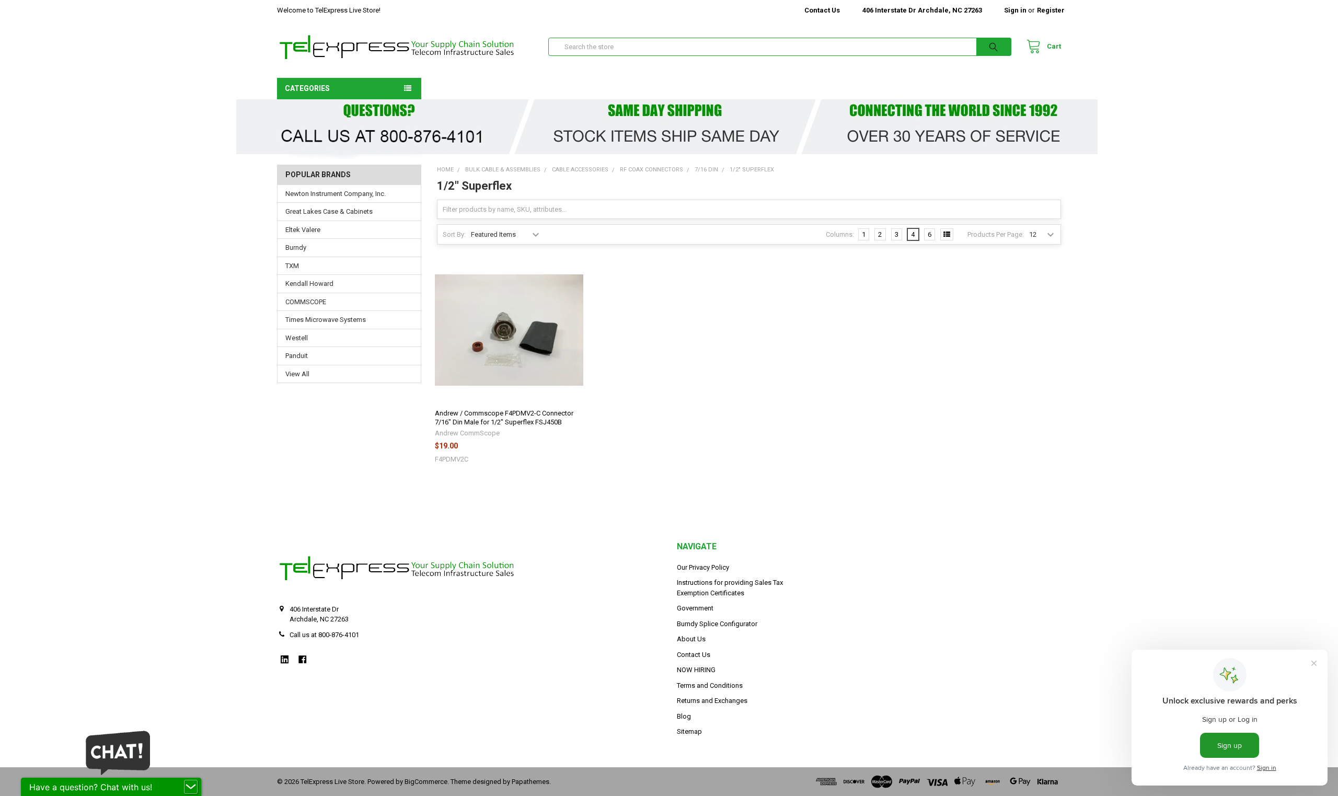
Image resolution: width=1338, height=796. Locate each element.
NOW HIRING (696, 670)
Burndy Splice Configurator (717, 624)
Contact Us (822, 10)
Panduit (296, 356)
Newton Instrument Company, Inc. (335, 194)
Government (695, 608)
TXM (292, 266)
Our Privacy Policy (703, 567)
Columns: (840, 234)
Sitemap (689, 731)
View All (297, 374)
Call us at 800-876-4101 (324, 635)
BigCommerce (426, 782)
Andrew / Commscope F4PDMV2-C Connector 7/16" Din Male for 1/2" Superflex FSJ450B (504, 417)
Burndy (295, 247)
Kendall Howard (309, 283)
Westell (296, 338)
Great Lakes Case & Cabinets (329, 211)
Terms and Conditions (710, 685)
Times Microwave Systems (325, 320)
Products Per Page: (995, 234)
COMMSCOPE (305, 302)
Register (1051, 10)
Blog (684, 716)
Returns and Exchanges (712, 701)
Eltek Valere (302, 230)
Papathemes (530, 782)
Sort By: (454, 234)
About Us (691, 639)
